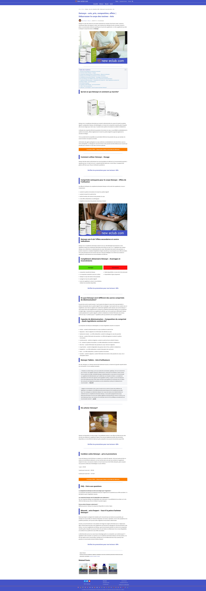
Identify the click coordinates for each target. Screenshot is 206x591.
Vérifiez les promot (94, 288)
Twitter (98, 556)
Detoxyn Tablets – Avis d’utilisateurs (88, 81)
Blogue (117, 1)
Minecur (101, 4)
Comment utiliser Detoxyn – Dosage (88, 72)
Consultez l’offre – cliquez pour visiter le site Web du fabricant (103, 149)
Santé (111, 4)
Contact (129, 1)
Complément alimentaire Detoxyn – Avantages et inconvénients (94, 77)
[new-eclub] (81, 1)
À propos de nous (123, 1)
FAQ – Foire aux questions (86, 86)
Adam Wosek (84, 20)
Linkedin (95, 556)
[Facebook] (85, 581)
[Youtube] (89, 581)
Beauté (106, 4)
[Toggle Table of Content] (125, 70)
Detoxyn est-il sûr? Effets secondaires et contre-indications (92, 75)
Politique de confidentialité (124, 584)
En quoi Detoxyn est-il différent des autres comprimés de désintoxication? (96, 78)
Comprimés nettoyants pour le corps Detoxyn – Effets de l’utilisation (95, 74)
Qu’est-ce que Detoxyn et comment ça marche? (90, 71)
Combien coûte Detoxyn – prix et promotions (90, 84)
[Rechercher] (132, 1)
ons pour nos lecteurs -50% (109, 288)
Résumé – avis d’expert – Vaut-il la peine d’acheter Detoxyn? (94, 87)
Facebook (91, 556)
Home (80, 9)
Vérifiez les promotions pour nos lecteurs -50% (103, 170)
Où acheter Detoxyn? (84, 83)
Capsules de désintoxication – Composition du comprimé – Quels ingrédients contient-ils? (99, 80)
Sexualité (95, 4)
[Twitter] (87, 581)
